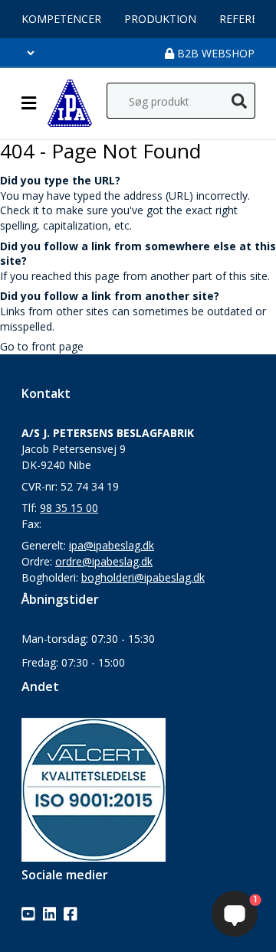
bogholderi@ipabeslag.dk (143, 577)
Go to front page (42, 346)
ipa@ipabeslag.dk (111, 545)
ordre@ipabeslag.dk (104, 561)
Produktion (160, 18)
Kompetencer (61, 18)
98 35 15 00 (69, 507)
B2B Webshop (214, 53)
